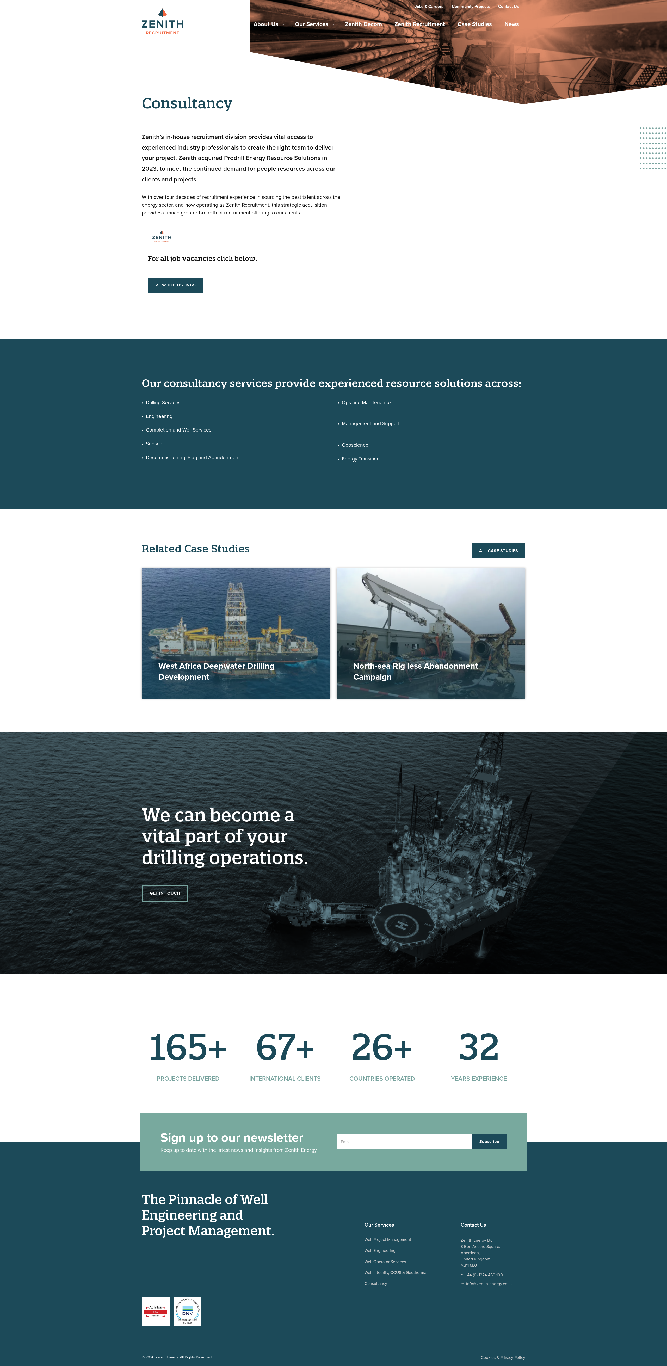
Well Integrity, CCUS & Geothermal (396, 1272)
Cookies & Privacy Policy (503, 1357)
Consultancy (376, 1283)
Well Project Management (388, 1239)
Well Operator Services (385, 1261)
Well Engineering (380, 1250)
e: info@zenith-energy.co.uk (487, 1283)
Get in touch (165, 893)
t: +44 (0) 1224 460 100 (482, 1274)
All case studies (498, 551)
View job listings (175, 285)
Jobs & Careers (429, 6)
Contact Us (508, 6)
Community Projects (471, 6)
